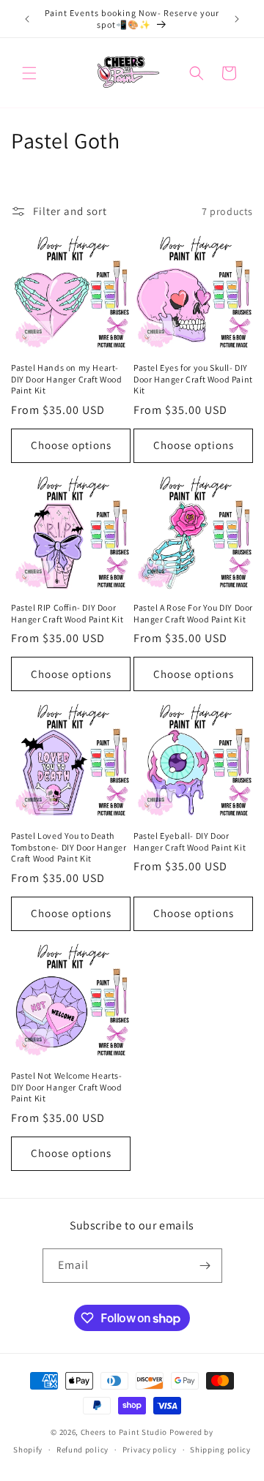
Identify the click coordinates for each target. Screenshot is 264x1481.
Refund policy (82, 1449)
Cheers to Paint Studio (124, 1432)
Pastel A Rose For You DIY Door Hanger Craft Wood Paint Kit (193, 613)
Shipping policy (220, 1449)
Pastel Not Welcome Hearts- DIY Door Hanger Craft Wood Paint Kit (66, 1087)
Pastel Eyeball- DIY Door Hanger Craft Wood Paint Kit (189, 841)
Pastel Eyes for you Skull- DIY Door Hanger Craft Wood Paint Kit (193, 379)
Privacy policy (149, 1449)
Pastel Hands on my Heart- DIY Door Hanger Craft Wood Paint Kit (66, 379)
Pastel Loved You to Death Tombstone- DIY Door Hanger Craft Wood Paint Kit (69, 847)
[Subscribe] (205, 1265)
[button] (29, 73)
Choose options (71, 445)
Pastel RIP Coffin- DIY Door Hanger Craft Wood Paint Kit (67, 613)
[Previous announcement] (27, 19)
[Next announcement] (237, 19)
